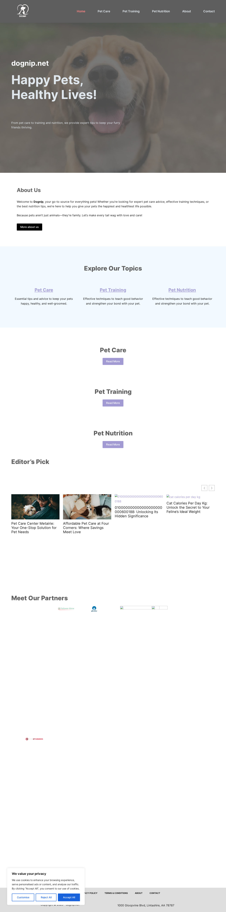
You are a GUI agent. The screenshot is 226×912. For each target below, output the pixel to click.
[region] (46, 886)
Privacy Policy (88, 893)
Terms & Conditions (116, 893)
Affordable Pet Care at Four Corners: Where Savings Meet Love (86, 527)
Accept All (69, 897)
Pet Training (131, 11)
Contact (209, 11)
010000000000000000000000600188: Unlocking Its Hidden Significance (138, 511)
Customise (23, 897)
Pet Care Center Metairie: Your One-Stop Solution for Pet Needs (33, 527)
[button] (212, 488)
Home (81, 11)
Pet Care (104, 11)
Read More (113, 361)
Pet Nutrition (161, 11)
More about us (29, 227)
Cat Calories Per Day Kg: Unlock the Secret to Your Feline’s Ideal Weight (188, 507)
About (186, 11)
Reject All (46, 897)
